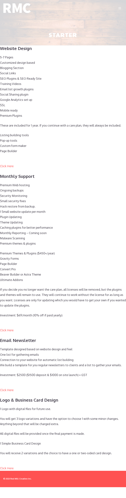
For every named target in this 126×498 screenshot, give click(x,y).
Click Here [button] (7, 166)
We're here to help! (72, 491)
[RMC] (17, 8)
